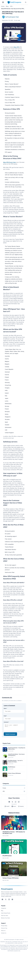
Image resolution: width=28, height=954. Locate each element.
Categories (3, 908)
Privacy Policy (4, 925)
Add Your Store (4, 915)
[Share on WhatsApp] (15, 802)
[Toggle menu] (4, 2)
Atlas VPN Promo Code (9, 162)
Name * (5, 708)
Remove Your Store (5, 918)
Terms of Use (4, 928)
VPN (11, 6)
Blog (7, 6)
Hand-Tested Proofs (5, 913)
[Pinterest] (12, 899)
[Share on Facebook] (9, 802)
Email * (5, 715)
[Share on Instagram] (18, 802)
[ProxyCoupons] (14, 2)
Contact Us (3, 933)
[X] (5, 899)
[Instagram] (9, 899)
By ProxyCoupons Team (12, 17)
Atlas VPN (16, 47)
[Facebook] (2, 899)
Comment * (6, 722)
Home (2, 6)
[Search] (24, 2)
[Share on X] (12, 802)
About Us (3, 930)
